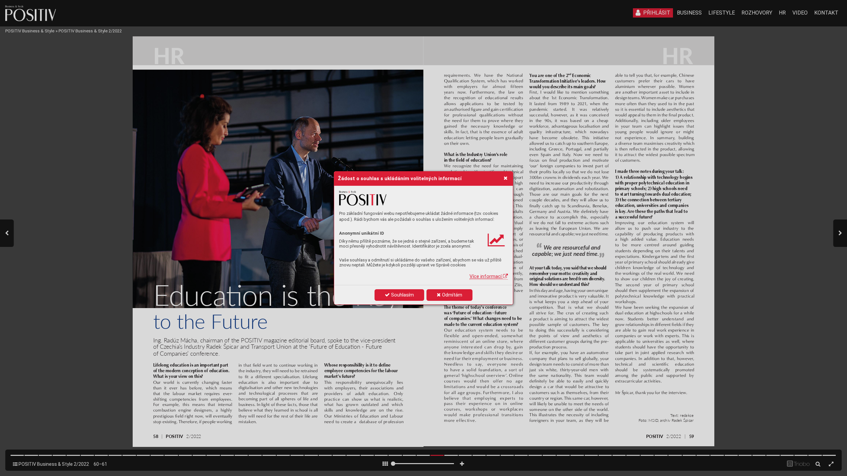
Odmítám (451, 295)
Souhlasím (402, 295)
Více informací (486, 276)
